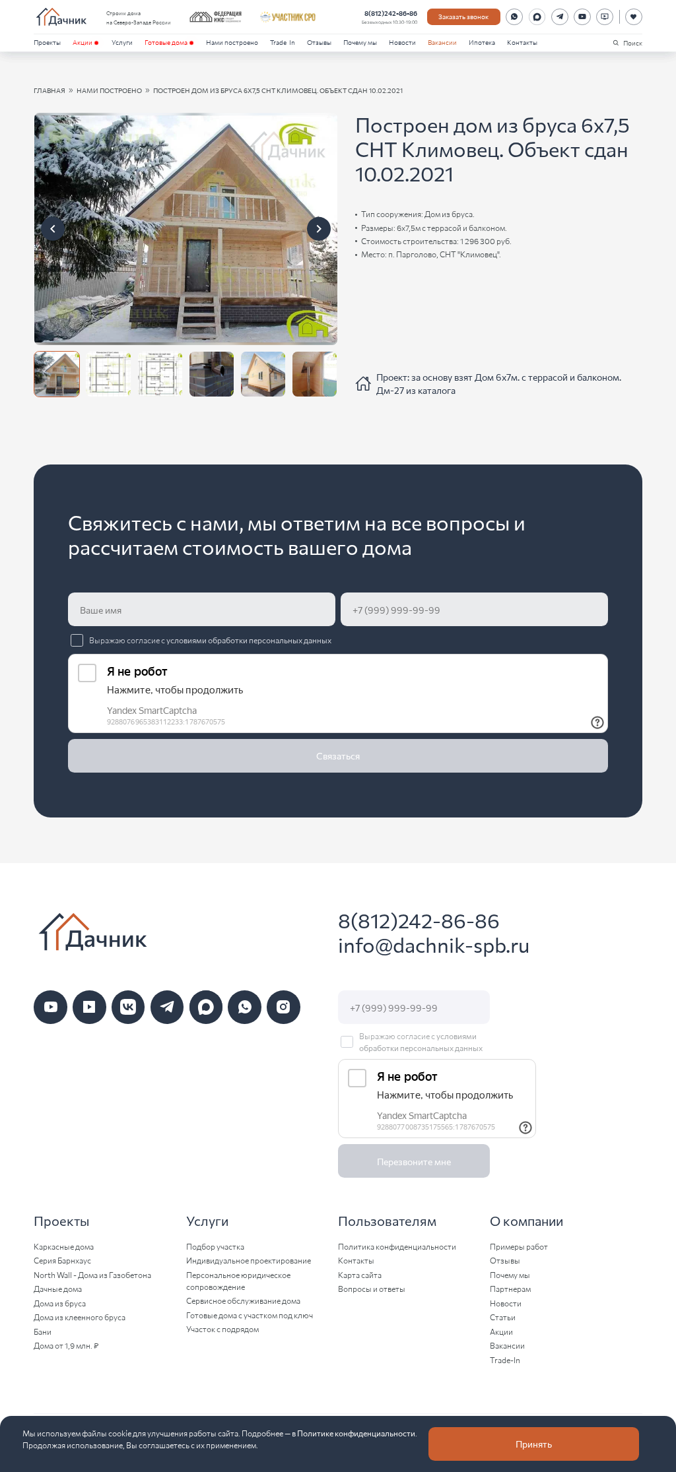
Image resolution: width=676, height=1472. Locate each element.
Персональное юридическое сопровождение (238, 1280)
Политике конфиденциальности (356, 1432)
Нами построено (232, 42)
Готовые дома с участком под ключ (249, 1314)
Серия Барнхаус (62, 1259)
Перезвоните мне (414, 1161)
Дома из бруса (60, 1302)
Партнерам (510, 1288)
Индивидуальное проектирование (248, 1259)
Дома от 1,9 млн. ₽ (66, 1345)
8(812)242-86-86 (390, 13)
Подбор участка (215, 1246)
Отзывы (319, 42)
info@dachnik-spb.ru (433, 944)
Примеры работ (519, 1246)
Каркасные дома (64, 1246)
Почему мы (360, 42)
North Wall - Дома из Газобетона (92, 1274)
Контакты (522, 42)
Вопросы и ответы (371, 1288)
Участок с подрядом (222, 1328)
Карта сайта (360, 1274)
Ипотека (482, 42)
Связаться (338, 755)
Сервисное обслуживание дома (243, 1300)
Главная (49, 90)
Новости (402, 42)
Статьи (503, 1316)
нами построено (109, 90)
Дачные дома (58, 1288)
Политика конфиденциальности (397, 1246)
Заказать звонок (463, 16)
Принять (534, 1443)
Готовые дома (166, 42)
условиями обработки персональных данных (248, 639)
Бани (42, 1331)
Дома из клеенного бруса (79, 1316)
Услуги (122, 42)
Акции (82, 42)
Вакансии (442, 42)
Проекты (47, 42)
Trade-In (282, 42)
